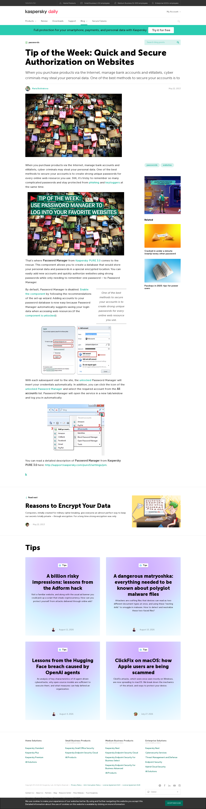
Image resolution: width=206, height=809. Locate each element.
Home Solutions (33, 740)
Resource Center (65, 793)
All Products (70, 757)
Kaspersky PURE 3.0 (88, 260)
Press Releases (78, 793)
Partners (48, 793)
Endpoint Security (153, 762)
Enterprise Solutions (155, 740)
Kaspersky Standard (34, 748)
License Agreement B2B (131, 785)
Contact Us (29, 793)
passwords (33, 42)
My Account (172, 11)
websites (167, 165)
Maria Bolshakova (40, 88)
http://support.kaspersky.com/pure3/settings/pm (76, 465)
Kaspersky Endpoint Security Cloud (81, 753)
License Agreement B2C (111, 785)
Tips (64, 565)
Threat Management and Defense (161, 757)
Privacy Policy (76, 785)
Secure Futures (99, 21)
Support (72, 21)
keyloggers (112, 182)
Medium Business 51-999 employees (133, 3)
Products (29, 21)
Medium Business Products (119, 740)
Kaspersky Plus (32, 753)
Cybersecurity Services (156, 753)
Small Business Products (77, 740)
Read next (33, 497)
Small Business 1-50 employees (97, 3)
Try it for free (161, 30)
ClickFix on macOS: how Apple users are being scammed (143, 666)
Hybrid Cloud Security (155, 767)
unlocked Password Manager (43, 389)
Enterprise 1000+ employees (166, 3)
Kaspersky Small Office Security (79, 748)
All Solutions (31, 762)
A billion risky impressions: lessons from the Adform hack (62, 582)
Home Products (69, 3)
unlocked (85, 380)
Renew (44, 21)
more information (116, 804)
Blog (83, 21)
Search (178, 42)
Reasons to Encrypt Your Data (68, 505)
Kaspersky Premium (34, 757)
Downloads (57, 21)
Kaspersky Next (112, 748)
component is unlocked (40, 315)
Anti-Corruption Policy (92, 785)
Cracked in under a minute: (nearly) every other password (160, 252)
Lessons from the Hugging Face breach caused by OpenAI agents (62, 666)
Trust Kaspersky (92, 793)
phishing (94, 182)
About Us (39, 793)
